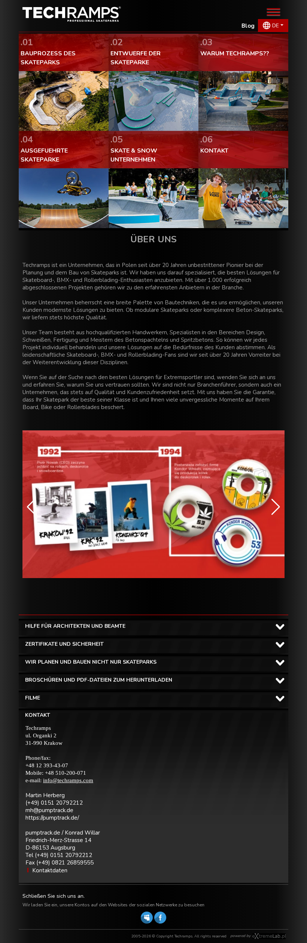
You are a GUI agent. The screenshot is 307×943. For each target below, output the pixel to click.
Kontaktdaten (49, 870)
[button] (31, 507)
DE (275, 25)
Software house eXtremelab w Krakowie (269, 936)
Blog (248, 26)
